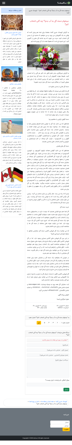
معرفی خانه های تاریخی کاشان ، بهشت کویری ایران (12, 34)
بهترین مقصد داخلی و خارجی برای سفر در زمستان (12, 137)
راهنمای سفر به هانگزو (15, 84)
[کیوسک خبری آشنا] (64, 3)
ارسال (66, 389)
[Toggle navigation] (3, 3)
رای (39, 323)
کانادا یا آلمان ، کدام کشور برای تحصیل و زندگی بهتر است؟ (13, 186)
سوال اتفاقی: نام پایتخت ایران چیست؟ (57, 380)
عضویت (66, 429)
